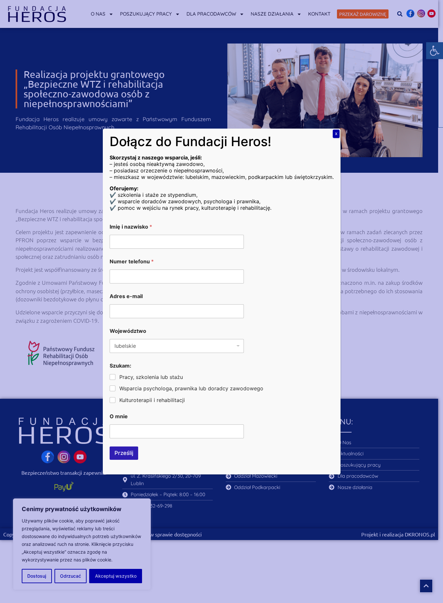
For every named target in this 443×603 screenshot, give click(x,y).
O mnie (119, 416)
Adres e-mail (126, 296)
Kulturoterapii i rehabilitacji (152, 400)
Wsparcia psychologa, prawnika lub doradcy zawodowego (191, 388)
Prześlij (123, 453)
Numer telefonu (132, 261)
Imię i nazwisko (131, 227)
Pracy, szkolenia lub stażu (151, 377)
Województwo (128, 331)
